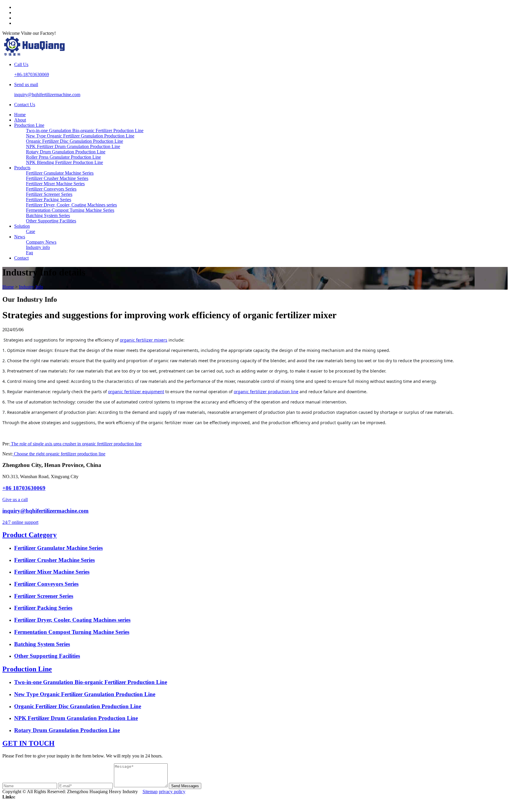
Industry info (38, 247)
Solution (22, 226)
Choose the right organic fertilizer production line (59, 453)
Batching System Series (48, 215)
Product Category (29, 535)
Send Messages (185, 786)
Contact (21, 257)
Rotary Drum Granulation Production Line (65, 151)
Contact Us (24, 104)
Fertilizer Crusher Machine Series (57, 178)
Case (30, 231)
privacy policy (172, 791)
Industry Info (31, 286)
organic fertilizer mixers (143, 340)
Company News (41, 242)
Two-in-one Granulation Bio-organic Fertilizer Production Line (84, 130)
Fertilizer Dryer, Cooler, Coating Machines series (71, 204)
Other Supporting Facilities (51, 220)
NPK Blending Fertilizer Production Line (64, 162)
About (20, 119)
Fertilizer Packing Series (48, 199)
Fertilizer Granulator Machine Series (60, 173)
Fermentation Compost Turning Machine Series (70, 210)
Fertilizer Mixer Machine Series (55, 183)
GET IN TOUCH (28, 743)
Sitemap (150, 791)
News (19, 236)
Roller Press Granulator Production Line (63, 157)
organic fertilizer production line (266, 391)
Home (20, 114)
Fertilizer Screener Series (49, 194)
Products (22, 167)
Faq (29, 252)
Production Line (29, 125)
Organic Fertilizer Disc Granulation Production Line (74, 141)
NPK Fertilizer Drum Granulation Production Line (73, 146)
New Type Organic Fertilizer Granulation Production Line (80, 135)
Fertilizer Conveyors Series (51, 188)
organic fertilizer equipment (136, 391)
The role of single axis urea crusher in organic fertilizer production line (76, 443)
